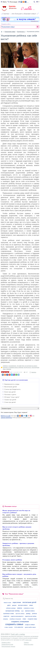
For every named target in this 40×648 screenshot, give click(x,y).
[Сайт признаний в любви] (20, 21)
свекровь (5, 619)
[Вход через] (19, 2)
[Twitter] (12, 375)
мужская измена (30, 611)
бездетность (27, 367)
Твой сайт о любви (18, 634)
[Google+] (9, 375)
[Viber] (14, 375)
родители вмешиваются (17, 616)
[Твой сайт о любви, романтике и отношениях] (27, 8)
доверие (8, 369)
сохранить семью (14, 624)
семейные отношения (15, 619)
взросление (17, 602)
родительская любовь (30, 616)
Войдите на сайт (6, 416)
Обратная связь (28, 644)
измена (19, 608)
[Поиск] (35, 2)
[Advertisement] (20, 439)
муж (22, 611)
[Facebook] (7, 375)
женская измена (22, 605)
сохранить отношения (20, 622)
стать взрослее (18, 627)
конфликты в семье (29, 608)
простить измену (20, 613)
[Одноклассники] (5, 375)
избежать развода (10, 608)
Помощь (26, 642)
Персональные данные (8, 646)
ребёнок (5, 366)
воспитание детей (29, 602)
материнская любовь (13, 611)
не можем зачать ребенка (15, 367)
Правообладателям (7, 644)
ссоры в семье (30, 624)
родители (6, 616)
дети (8, 605)
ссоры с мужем (9, 627)
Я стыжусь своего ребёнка (12, 560)
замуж (31, 605)
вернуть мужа (7, 602)
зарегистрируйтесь (6, 417)
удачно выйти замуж (30, 627)
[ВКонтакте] (3, 375)
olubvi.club (28, 640)
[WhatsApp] (16, 375)
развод (28, 613)
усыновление (12, 366)
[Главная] (1, 31)
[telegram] (18, 375)
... (28, 1)
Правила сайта (6, 642)
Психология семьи (7, 27)
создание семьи (32, 619)
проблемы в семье (8, 613)
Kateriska (12, 6)
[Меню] (37, 2)
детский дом (20, 366)
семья (24, 619)
